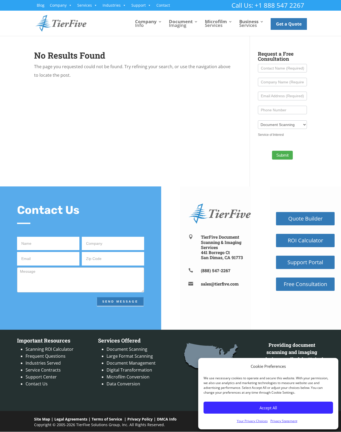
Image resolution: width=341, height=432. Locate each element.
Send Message (120, 301)
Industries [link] (112, 5)
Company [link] (58, 5)
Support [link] (138, 5)
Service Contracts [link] (43, 370)
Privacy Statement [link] (283, 421)
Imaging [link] (181, 24)
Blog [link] (40, 5)
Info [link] (146, 24)
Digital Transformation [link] (129, 370)
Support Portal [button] (305, 262)
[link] (61, 23)
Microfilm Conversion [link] (128, 377)
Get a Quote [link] (289, 24)
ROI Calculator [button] (305, 240)
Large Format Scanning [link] (130, 356)
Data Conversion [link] (123, 384)
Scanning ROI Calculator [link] (50, 349)
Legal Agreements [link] (70, 419)
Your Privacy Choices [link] (252, 421)
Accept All (268, 407)
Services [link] (84, 5)
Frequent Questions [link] (46, 356)
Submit (282, 155)
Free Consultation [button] (305, 284)
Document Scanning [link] (127, 349)
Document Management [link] (131, 363)
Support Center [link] (41, 377)
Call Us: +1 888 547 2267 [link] (268, 5)
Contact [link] (163, 5)
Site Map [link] (42, 419)
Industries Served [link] (43, 363)
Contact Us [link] (37, 384)
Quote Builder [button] (305, 218)
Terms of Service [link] (107, 419)
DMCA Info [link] (167, 419)
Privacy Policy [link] (140, 419)
